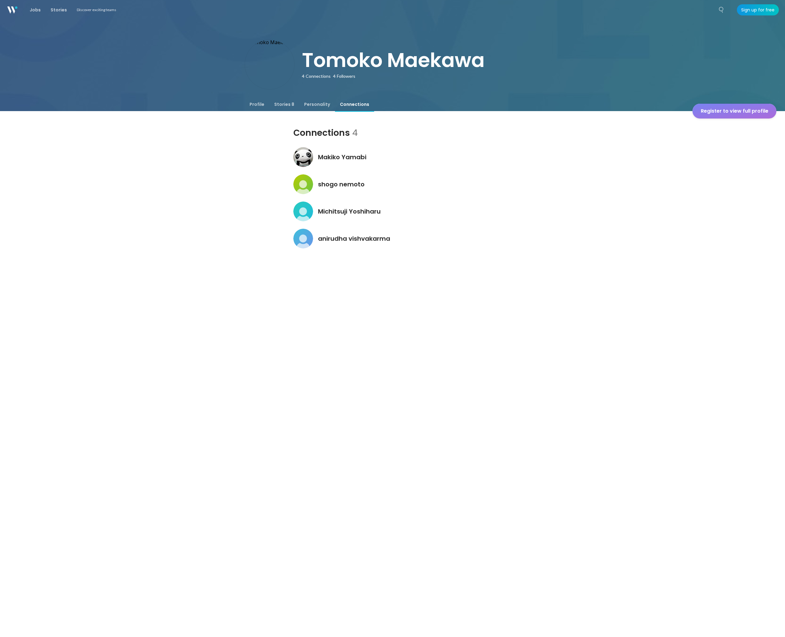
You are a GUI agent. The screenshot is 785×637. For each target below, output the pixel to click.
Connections (354, 104)
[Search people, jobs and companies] (721, 10)
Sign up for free (758, 10)
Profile (257, 104)
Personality (317, 104)
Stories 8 (284, 104)
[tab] (257, 104)
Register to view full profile (734, 110)
